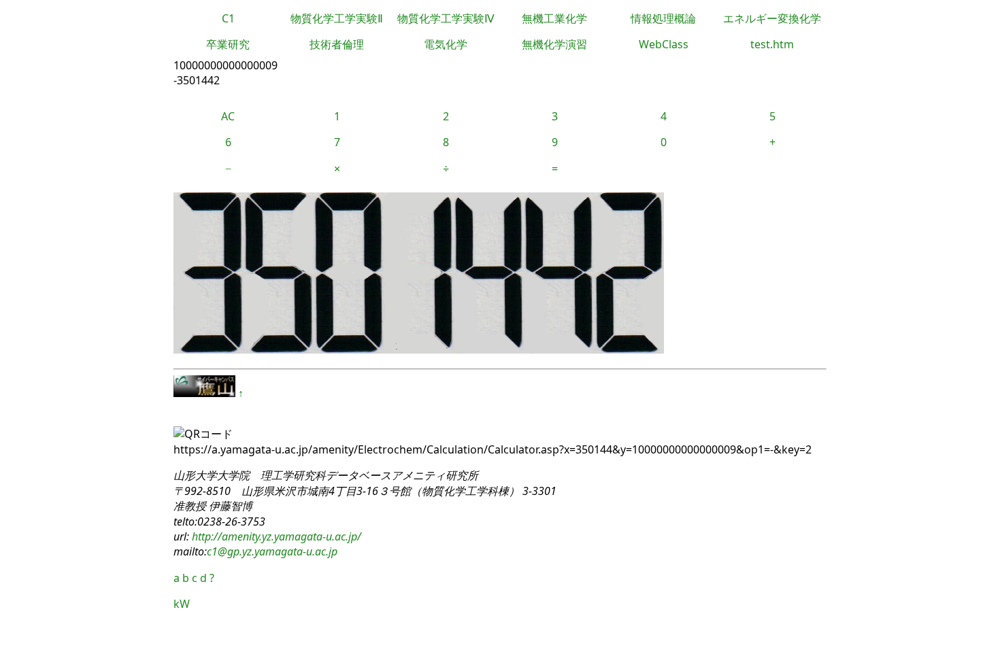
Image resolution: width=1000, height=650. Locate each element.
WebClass (663, 44)
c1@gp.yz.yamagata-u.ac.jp (272, 551)
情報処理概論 (663, 18)
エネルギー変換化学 (772, 18)
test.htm (772, 44)
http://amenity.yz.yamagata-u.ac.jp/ (275, 536)
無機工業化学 (554, 18)
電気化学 (445, 44)
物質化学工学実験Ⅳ (446, 18)
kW (181, 603)
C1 (228, 18)
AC (228, 116)
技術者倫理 (337, 44)
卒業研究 (228, 44)
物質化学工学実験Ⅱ (336, 18)
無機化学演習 (554, 44)
